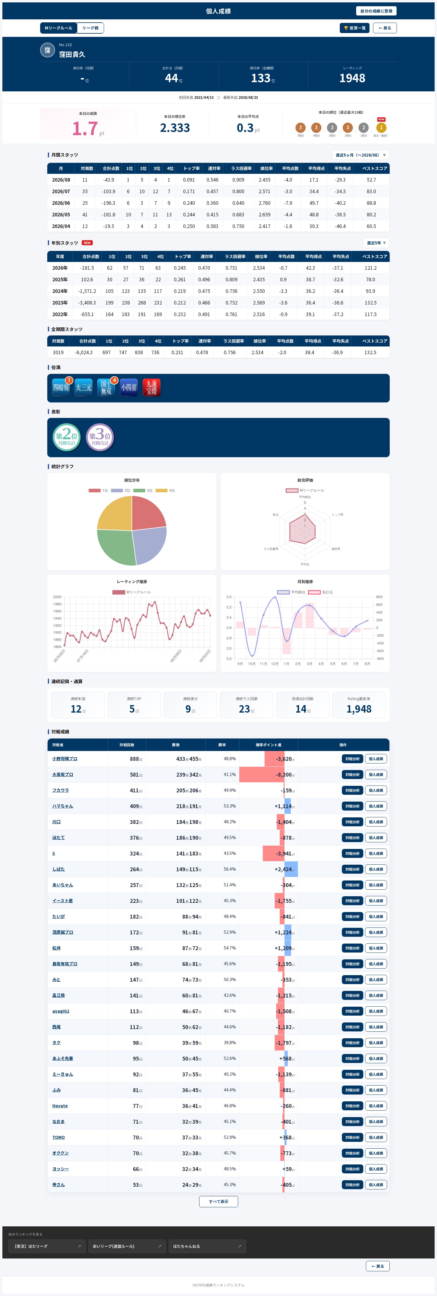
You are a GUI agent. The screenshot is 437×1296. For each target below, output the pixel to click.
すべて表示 (218, 1201)
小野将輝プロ (64, 758)
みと (56, 979)
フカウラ (60, 790)
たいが (58, 916)
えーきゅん (62, 1074)
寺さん (58, 1184)
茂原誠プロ (62, 932)
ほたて (58, 837)
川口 (56, 822)
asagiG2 (60, 1011)
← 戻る (385, 28)
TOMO (58, 1137)
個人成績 (376, 758)
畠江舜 (58, 995)
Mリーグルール (59, 28)
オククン (60, 1153)
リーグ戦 (90, 28)
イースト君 (62, 900)
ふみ (56, 1090)
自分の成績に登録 (376, 11)
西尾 (56, 1027)
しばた (58, 869)
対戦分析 (352, 758)
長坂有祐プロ (64, 963)
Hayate (60, 1105)
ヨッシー (60, 1169)
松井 (56, 948)
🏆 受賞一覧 (355, 28)
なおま (58, 1121)
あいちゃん (62, 885)
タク (56, 1042)
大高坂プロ (62, 774)
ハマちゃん (62, 806)
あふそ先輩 (62, 1058)
